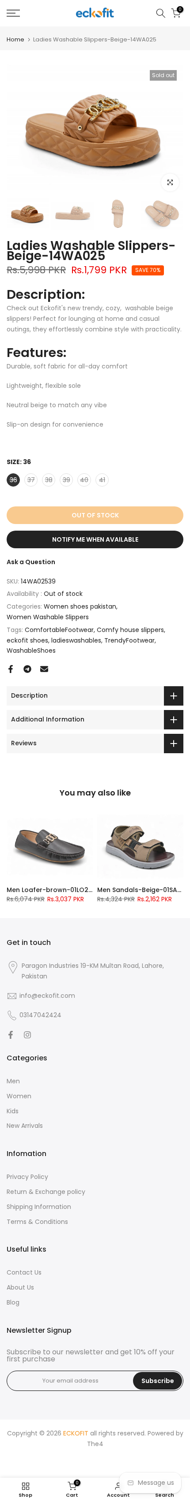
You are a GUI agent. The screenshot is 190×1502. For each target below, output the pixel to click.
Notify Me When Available (95, 539)
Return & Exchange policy (46, 1191)
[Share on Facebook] (11, 669)
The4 (95, 1443)
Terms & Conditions (37, 1221)
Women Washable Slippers (48, 617)
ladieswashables (76, 640)
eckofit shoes (27, 640)
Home (15, 39)
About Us (20, 1287)
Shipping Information (39, 1206)
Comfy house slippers (130, 629)
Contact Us (24, 1272)
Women (19, 1096)
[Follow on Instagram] (27, 1035)
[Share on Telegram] (27, 669)
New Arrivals (25, 1125)
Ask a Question (31, 562)
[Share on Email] (44, 669)
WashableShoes (31, 650)
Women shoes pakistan (80, 606)
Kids (13, 1111)
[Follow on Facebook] (11, 1035)
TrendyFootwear (129, 640)
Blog (13, 1302)
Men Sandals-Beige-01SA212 (142, 889)
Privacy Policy (27, 1176)
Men (13, 1081)
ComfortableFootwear (59, 629)
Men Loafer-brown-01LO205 (51, 889)
